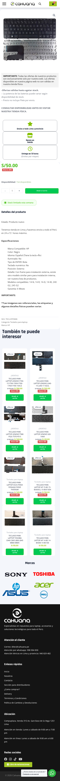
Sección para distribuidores (17, 685)
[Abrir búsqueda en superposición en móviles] (40, 4)
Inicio (6, 671)
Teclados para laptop (18, 322)
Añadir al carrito (42, 191)
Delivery (8, 693)
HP (8, 325)
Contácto (8, 680)
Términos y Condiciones (15, 698)
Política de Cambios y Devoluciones (20, 702)
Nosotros (8, 676)
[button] (54, 15)
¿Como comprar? (12, 689)
